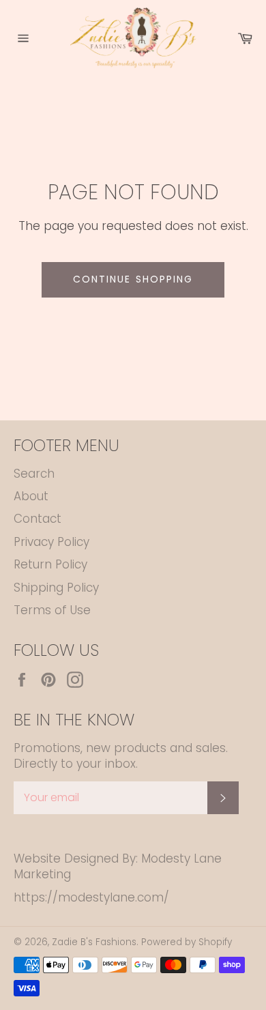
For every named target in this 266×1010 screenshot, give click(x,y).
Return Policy (50, 564)
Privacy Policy (51, 542)
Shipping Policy (56, 587)
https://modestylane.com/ (91, 897)
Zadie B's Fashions (94, 942)
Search (34, 473)
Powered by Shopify (186, 942)
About (31, 496)
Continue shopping (133, 279)
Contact (37, 518)
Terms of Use (52, 610)
